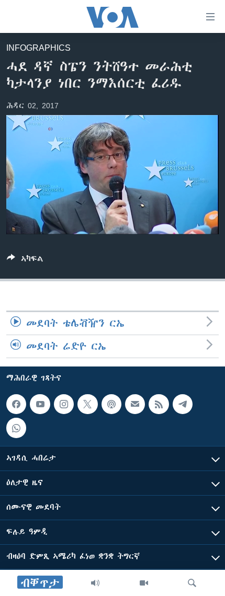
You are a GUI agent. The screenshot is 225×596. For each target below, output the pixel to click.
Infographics (38, 47)
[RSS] (158, 404)
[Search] (192, 583)
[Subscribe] (135, 404)
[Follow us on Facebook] (16, 404)
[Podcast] (111, 404)
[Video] (144, 583)
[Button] (25, 260)
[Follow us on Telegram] (183, 404)
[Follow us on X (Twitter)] (87, 404)
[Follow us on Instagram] (64, 404)
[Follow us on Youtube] (40, 404)
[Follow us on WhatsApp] (16, 428)
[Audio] (95, 583)
